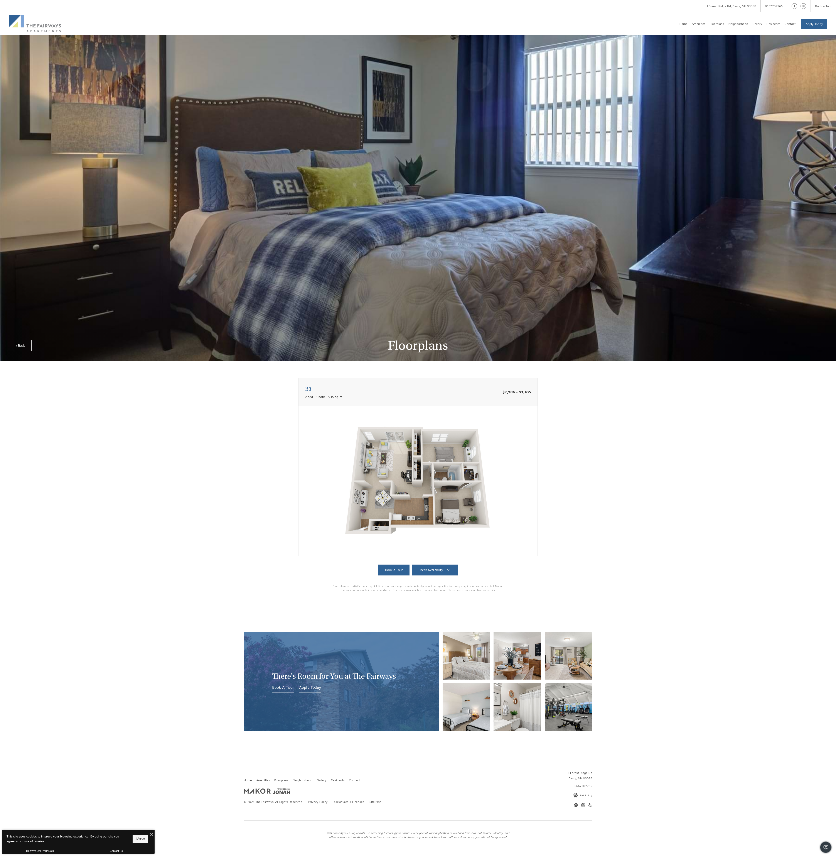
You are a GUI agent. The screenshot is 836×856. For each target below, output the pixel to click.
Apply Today (814, 24)
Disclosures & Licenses (348, 802)
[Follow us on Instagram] (803, 6)
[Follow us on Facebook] (794, 6)
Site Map (375, 802)
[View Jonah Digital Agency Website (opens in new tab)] (281, 791)
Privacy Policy (318, 802)
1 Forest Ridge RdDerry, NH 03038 (580, 775)
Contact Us (116, 851)
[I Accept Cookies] (151, 834)
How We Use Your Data (40, 851)
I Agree (140, 838)
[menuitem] (683, 23)
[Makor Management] (257, 791)
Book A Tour (283, 687)
